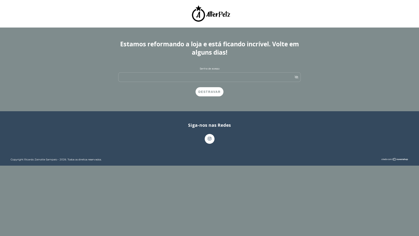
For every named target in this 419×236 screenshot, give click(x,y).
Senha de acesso (210, 68)
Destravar (209, 92)
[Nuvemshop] (395, 159)
